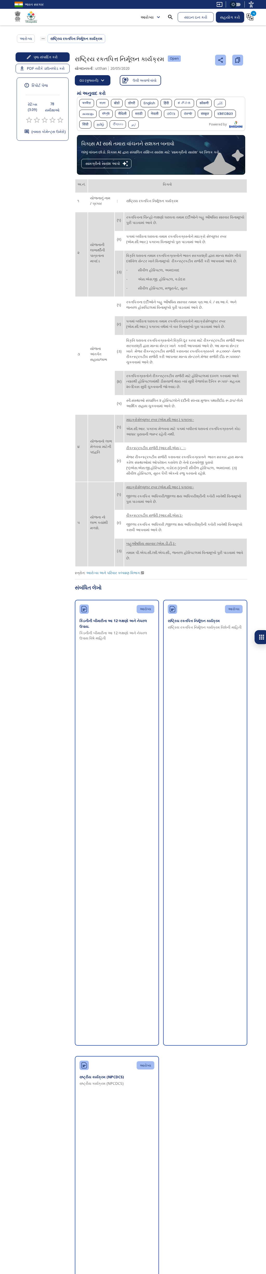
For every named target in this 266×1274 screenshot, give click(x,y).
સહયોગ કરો (230, 17)
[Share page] (220, 60)
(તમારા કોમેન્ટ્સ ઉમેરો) (48, 131)
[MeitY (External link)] (17, 17)
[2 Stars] (37, 120)
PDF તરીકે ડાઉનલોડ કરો (46, 68)
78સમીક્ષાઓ (52, 107)
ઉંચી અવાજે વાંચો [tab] (144, 80)
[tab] (92, 80)
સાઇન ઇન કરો (195, 17)
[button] (86, 103)
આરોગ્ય (147, 17)
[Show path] (43, 39)
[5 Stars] (60, 120)
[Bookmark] (237, 60)
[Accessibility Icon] (251, 4)
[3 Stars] (45, 120)
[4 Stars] (52, 120)
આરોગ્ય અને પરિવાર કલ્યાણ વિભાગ (113, 572)
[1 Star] (29, 120)
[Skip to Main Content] (219, 4)
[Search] (170, 17)
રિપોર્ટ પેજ (40, 85)
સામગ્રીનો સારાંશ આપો (102, 163)
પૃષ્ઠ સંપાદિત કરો (46, 56)
